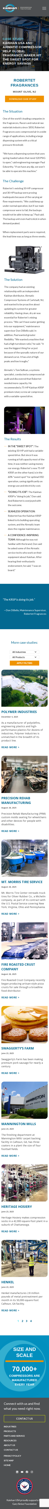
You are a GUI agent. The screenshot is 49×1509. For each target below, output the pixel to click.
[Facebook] (26, 1471)
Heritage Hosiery (16, 1206)
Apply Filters (24, 663)
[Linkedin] (17, 1471)
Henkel (7, 1282)
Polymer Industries (19, 711)
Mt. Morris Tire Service (21, 882)
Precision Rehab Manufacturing (16, 800)
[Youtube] (22, 1471)
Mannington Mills (18, 1124)
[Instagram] (31, 1471)
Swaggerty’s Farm (17, 1048)
